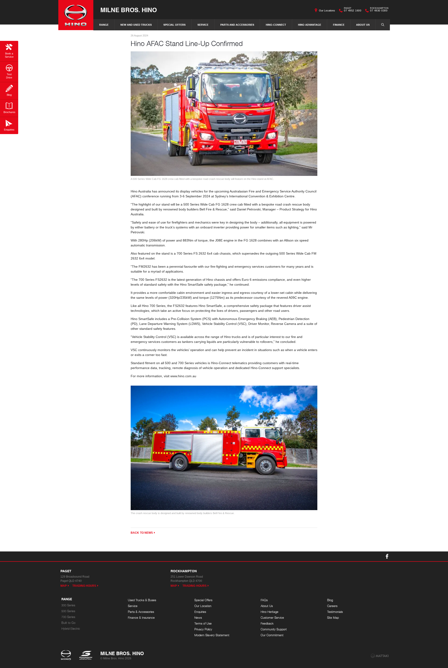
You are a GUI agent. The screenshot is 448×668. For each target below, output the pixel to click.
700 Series (68, 617)
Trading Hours (84, 585)
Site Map (333, 617)
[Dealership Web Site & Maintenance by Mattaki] (380, 655)
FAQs (264, 600)
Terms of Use (203, 623)
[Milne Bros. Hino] (75, 15)
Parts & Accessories (141, 612)
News (198, 617)
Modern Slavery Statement (211, 635)
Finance (338, 24)
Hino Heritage (269, 612)
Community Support (274, 629)
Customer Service (272, 617)
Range (103, 24)
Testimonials (335, 612)
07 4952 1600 (352, 10)
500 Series (68, 611)
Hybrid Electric (70, 628)
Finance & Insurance (141, 617)
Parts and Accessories (237, 24)
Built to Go (68, 623)
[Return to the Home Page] (67, 655)
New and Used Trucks (136, 24)
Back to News (142, 532)
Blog (330, 600)
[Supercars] (85, 655)
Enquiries (200, 612)
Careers (332, 606)
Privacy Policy (203, 629)
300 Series (68, 605)
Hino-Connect (276, 24)
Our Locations (327, 10)
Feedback (267, 623)
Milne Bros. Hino (128, 9)
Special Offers (174, 24)
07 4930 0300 (379, 10)
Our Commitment (272, 635)
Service (202, 24)
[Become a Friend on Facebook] (387, 556)
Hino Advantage (309, 24)
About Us (363, 24)
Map (63, 585)
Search (383, 24)
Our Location (202, 606)
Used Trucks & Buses (142, 600)
